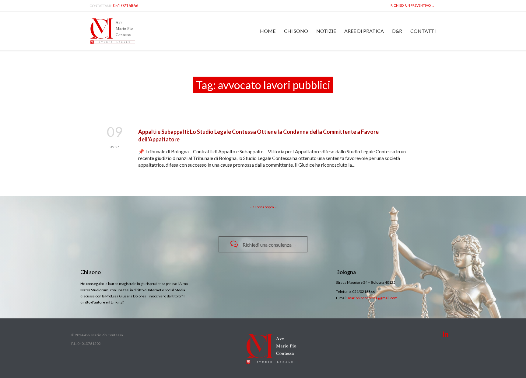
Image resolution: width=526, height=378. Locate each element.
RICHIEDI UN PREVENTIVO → (412, 5)
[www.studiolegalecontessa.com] (112, 31)
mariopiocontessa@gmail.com (373, 298)
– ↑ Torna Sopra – (263, 207)
